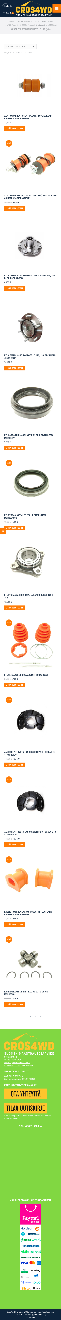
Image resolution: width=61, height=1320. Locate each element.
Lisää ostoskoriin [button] (15, 128)
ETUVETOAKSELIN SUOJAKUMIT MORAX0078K (26, 675)
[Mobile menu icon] (56, 8)
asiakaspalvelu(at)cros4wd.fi (17, 1062)
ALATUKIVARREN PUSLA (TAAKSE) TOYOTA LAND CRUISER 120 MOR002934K (27, 117)
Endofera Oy (40, 1314)
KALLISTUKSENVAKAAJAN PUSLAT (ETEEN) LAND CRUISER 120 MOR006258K (28, 913)
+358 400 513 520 (12, 1065)
